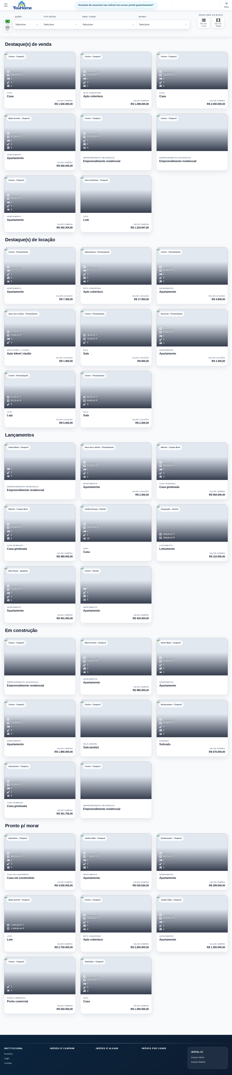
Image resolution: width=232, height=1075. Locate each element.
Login (6, 1058)
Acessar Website (198, 1062)
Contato (8, 1063)
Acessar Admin (197, 1057)
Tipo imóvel (49, 16)
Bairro (142, 16)
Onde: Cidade (89, 16)
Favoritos (8, 1053)
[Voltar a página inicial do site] (22, 5)
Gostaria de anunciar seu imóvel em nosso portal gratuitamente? (116, 5)
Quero (18, 16)
